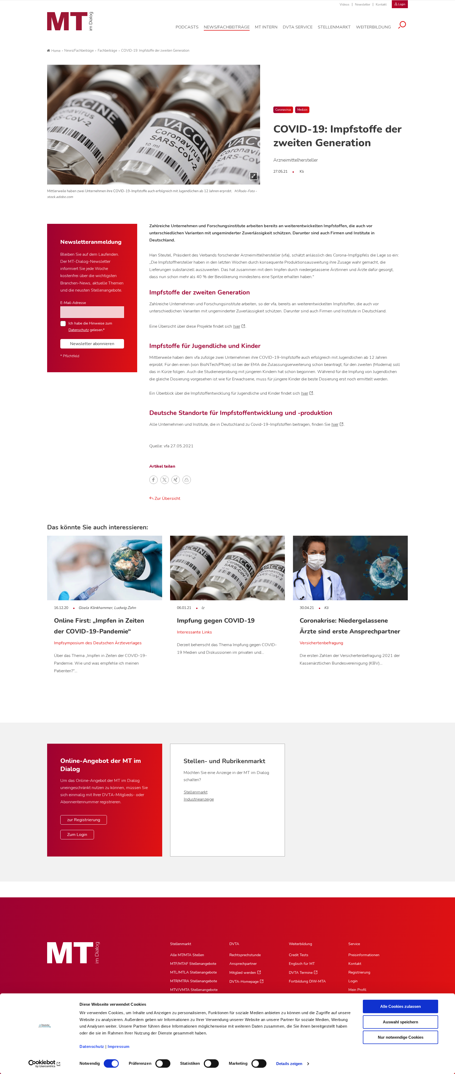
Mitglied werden (242, 972)
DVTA (234, 943)
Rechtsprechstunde (245, 954)
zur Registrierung (83, 820)
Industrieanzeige (199, 799)
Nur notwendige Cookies (400, 1037)
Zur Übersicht (167, 498)
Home (56, 51)
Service (354, 943)
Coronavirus (283, 110)
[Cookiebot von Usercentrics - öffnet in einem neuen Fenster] (45, 1064)
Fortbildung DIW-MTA (307, 981)
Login (353, 981)
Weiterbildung (300, 943)
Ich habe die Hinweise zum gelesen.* (90, 326)
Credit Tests (298, 954)
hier (236, 326)
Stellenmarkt (195, 792)
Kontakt (381, 4)
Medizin (302, 110)
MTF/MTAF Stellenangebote (193, 963)
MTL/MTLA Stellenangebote (193, 972)
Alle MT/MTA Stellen (187, 954)
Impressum (119, 1046)
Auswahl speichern (400, 1022)
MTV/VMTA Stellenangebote (193, 989)
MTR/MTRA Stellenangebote (193, 981)
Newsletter (362, 4)
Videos (344, 4)
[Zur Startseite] (70, 21)
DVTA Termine (301, 972)
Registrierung (359, 972)
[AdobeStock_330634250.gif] (153, 125)
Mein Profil (357, 989)
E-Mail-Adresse (73, 302)
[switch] (158, 1062)
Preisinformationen (363, 954)
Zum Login (77, 835)
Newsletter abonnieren (92, 344)
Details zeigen (289, 1063)
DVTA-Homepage (244, 981)
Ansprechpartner (243, 963)
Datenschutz (92, 1046)
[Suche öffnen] (402, 25)
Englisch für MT (302, 963)
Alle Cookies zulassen (400, 1006)
